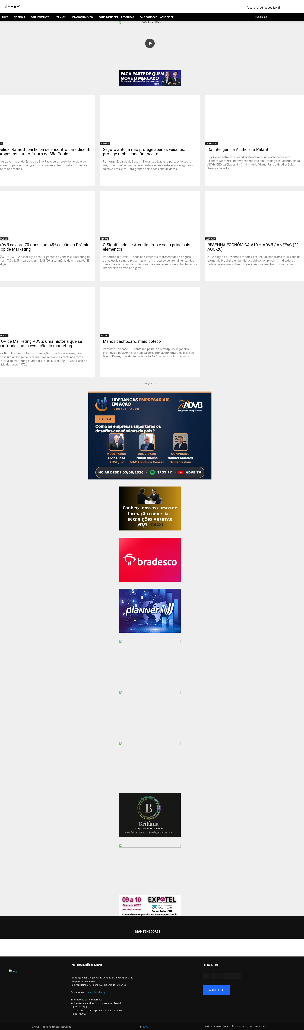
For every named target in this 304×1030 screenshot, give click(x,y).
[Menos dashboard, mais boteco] (150, 312)
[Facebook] (274, 17)
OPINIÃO (105, 143)
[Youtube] (293, 17)
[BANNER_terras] (150, 764)
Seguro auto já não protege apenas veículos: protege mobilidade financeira (144, 151)
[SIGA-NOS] (253, 970)
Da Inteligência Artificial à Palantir (239, 149)
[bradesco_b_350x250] (150, 560)
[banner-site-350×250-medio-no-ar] (150, 435)
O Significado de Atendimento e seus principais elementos (146, 247)
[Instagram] (279, 17)
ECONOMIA (210, 239)
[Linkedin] (284, 17)
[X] (289, 17)
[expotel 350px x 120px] (150, 905)
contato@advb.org (95, 992)
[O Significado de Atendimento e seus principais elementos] (150, 216)
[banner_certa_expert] (150, 713)
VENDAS (104, 239)
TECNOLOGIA (211, 143)
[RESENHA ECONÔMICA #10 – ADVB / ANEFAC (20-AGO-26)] (254, 216)
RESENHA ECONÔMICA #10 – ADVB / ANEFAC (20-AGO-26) (253, 247)
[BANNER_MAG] (150, 662)
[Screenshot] (150, 611)
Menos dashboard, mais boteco (132, 341)
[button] (207, 17)
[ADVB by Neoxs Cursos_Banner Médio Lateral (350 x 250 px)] (150, 508)
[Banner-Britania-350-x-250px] (150, 815)
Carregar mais (149, 383)
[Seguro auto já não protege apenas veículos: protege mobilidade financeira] (150, 120)
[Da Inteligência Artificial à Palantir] (254, 120)
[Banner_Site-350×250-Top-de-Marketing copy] (150, 866)
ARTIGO (104, 335)
